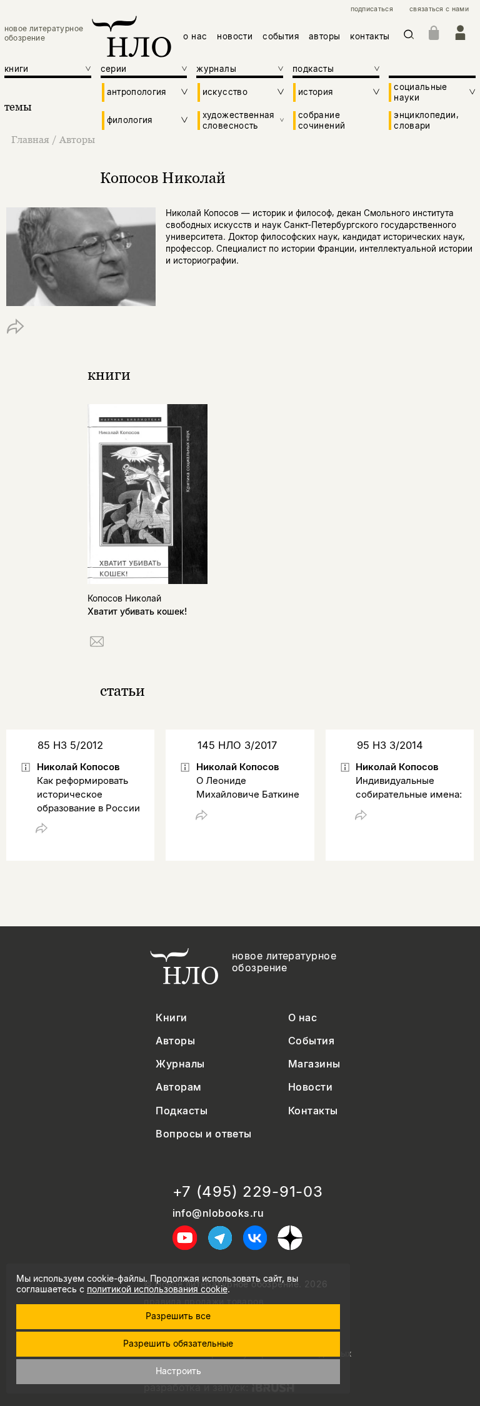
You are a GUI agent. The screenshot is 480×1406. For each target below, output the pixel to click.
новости (234, 36)
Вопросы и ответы (204, 1134)
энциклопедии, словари (426, 120)
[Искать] (409, 36)
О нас (302, 1018)
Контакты (313, 1111)
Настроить (178, 1370)
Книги (171, 1018)
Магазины (314, 1064)
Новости (310, 1087)
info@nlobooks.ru (218, 1213)
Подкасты (182, 1111)
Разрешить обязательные (178, 1343)
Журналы (180, 1064)
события (280, 36)
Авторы (77, 139)
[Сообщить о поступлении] (97, 643)
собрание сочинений (321, 120)
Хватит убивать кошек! (137, 611)
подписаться (372, 9)
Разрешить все (178, 1315)
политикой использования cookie (157, 1289)
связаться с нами (439, 9)
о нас (195, 36)
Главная (30, 139)
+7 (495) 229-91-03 (247, 1192)
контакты (369, 36)
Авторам (178, 1087)
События (311, 1041)
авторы (324, 36)
